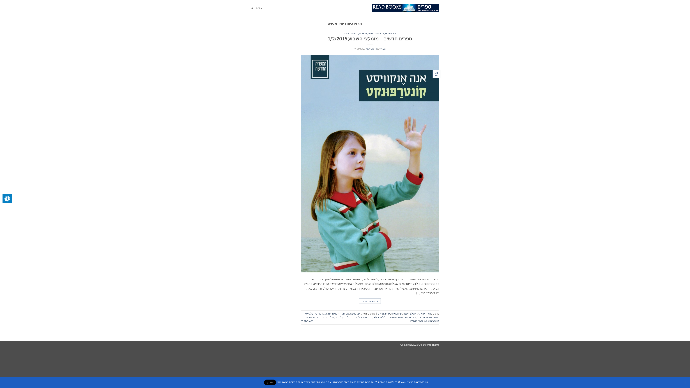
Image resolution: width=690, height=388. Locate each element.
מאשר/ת (270, 382)
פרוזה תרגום (349, 33)
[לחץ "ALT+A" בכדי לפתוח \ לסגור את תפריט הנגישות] (7, 198)
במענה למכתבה (431, 317)
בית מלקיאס (311, 313)
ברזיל (419, 317)
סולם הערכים (327, 317)
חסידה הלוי (351, 317)
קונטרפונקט (433, 321)
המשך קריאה (370, 301)
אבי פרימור (355, 313)
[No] (685, 383)
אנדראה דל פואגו (340, 313)
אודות (259, 8)
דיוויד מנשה (410, 317)
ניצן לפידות (340, 317)
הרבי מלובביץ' (365, 317)
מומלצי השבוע (375, 33)
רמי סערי (422, 321)
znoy (383, 49)
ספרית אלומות (312, 317)
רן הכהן (413, 321)
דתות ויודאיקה (389, 33)
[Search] (252, 8)
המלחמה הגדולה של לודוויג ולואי (388, 317)
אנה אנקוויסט (324, 313)
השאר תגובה (307, 321)
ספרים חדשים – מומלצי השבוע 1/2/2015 (370, 38)
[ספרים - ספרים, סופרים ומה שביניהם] (405, 8)
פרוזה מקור (361, 33)
